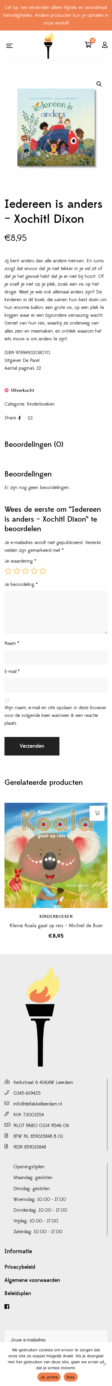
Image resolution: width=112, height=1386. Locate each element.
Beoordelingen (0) (33, 444)
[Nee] (105, 1364)
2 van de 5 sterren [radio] (16, 571)
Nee (71, 1377)
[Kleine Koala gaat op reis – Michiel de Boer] (56, 855)
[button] (99, 84)
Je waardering (20, 561)
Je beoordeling (21, 584)
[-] (49, 45)
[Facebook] (56, 1307)
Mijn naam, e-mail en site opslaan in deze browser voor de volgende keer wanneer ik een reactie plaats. (55, 715)
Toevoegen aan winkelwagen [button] (97, 813)
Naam (11, 643)
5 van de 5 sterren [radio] (42, 571)
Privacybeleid (19, 1267)
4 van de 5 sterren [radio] (34, 571)
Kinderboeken (41, 404)
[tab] (56, 444)
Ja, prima (49, 1377)
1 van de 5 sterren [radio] (8, 571)
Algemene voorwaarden (32, 1280)
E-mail (12, 671)
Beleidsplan (17, 1294)
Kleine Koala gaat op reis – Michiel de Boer (56, 925)
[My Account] (105, 45)
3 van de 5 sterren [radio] (25, 571)
